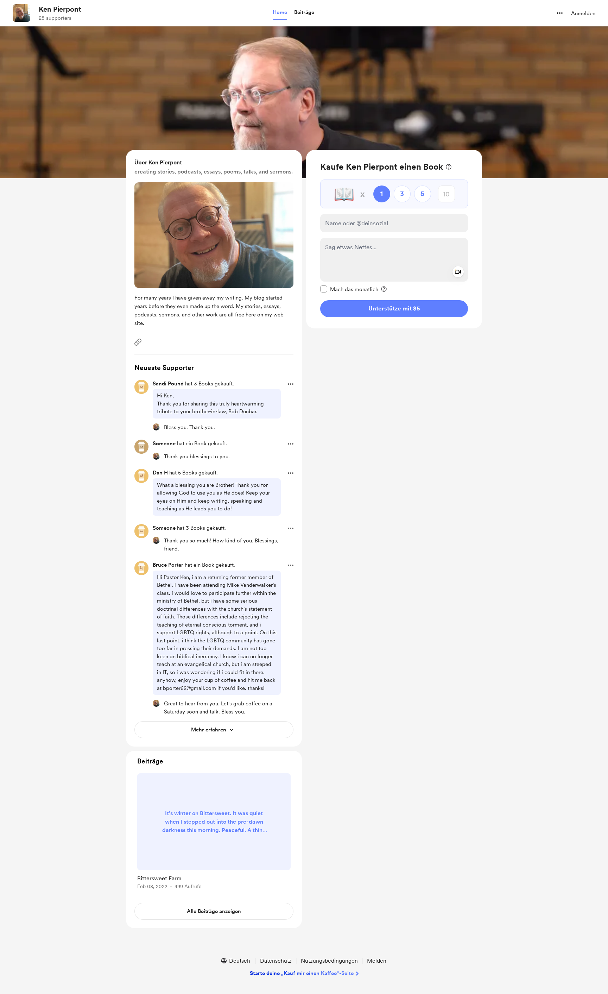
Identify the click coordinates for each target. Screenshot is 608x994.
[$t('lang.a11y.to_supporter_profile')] (156, 427)
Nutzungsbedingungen (329, 960)
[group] (213, 832)
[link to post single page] (213, 832)
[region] (394, 239)
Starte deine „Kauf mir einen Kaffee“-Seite (302, 973)
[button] (280, 12)
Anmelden (583, 13)
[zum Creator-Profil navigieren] (21, 13)
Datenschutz (276, 960)
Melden (376, 960)
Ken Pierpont (60, 9)
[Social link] (137, 342)
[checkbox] (349, 289)
